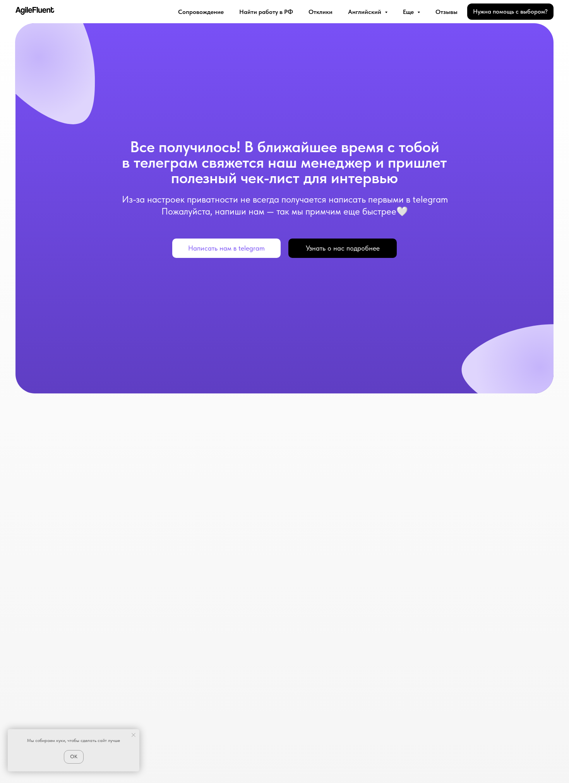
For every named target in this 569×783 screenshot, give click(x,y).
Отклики (320, 11)
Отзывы (446, 11)
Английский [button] (365, 11)
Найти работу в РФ (266, 11)
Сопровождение (201, 11)
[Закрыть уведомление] (133, 735)
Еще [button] (409, 11)
